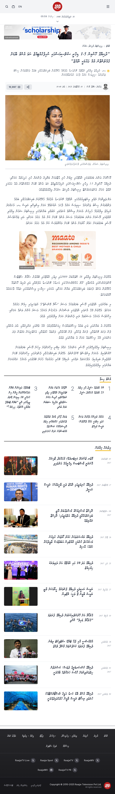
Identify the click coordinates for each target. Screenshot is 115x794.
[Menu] (108, 7)
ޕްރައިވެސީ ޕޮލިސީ (36, 785)
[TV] (13, 6)
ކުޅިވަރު (85, 736)
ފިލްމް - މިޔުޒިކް (28, 736)
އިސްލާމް (66, 746)
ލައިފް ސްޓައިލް (51, 746)
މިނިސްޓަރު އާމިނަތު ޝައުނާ (92, 46)
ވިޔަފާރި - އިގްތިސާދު (69, 736)
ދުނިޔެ (96, 736)
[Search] (6, 6)
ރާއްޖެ (108, 46)
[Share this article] (28, 87)
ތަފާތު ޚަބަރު (11, 736)
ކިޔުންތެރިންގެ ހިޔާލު (22, 785)
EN (20, 6)
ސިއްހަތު (53, 736)
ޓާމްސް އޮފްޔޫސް (8, 785)
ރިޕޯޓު (42, 736)
